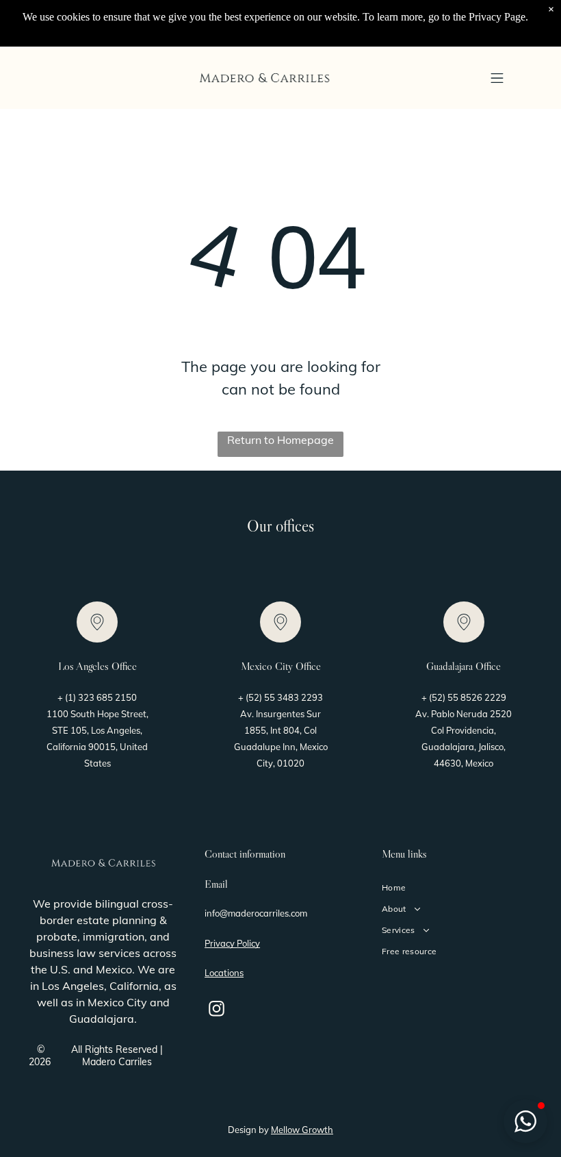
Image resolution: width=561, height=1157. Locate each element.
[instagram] (217, 1010)
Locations (224, 972)
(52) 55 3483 (272, 697)
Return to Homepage (280, 440)
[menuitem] (457, 887)
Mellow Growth (302, 1129)
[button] (497, 78)
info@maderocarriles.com (256, 913)
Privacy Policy (232, 943)
